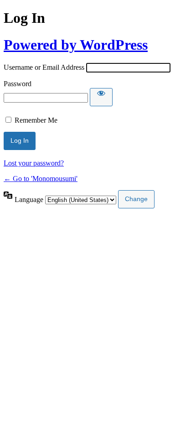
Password (17, 84)
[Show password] (101, 97)
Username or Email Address (44, 67)
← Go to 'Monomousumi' (40, 178)
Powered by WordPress (76, 44)
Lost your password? (34, 163)
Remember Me (36, 120)
